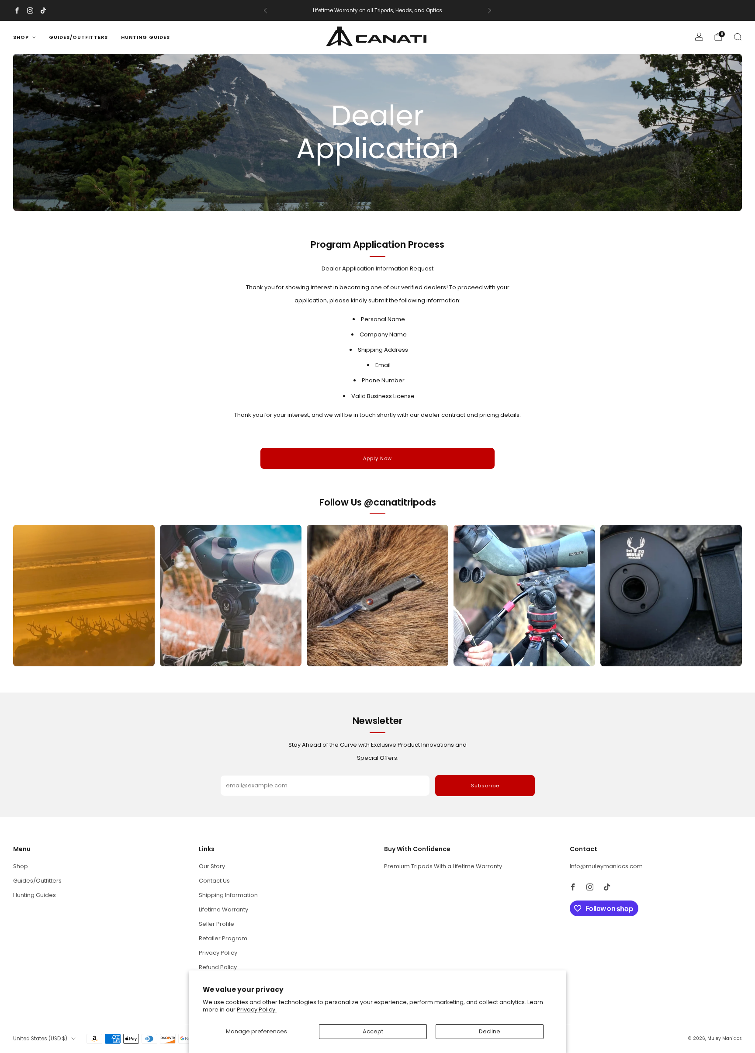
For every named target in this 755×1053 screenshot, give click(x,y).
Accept (373, 1031)
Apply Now (377, 458)
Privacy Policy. (257, 1009)
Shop (21, 37)
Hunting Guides (145, 37)
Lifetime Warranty (223, 909)
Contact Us (214, 880)
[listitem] (377, 10)
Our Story (212, 866)
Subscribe (485, 785)
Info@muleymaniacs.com (606, 866)
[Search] (737, 36)
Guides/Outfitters (78, 37)
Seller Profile (216, 924)
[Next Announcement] (489, 10)
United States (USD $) (40, 1038)
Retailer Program (223, 938)
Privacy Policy (218, 953)
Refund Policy (218, 967)
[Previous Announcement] (265, 10)
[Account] (699, 36)
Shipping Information (228, 895)
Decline (489, 1031)
